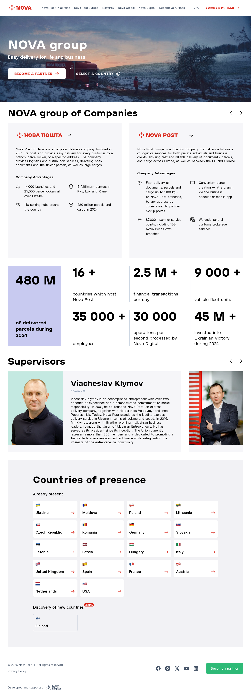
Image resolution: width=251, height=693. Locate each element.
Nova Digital (147, 7)
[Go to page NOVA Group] (65, 190)
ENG (196, 7)
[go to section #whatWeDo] (186, 190)
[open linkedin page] (196, 668)
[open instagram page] (167, 668)
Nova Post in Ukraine (56, 7)
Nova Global (126, 7)
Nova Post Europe (86, 7)
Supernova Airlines (172, 7)
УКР (196, 13)
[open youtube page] (186, 668)
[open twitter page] (177, 668)
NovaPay (108, 7)
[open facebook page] (158, 668)
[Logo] (21, 8)
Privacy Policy (17, 671)
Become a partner (224, 668)
